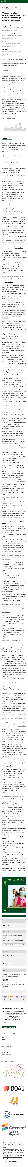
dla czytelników (6, 1050)
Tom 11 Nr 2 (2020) (6, 8)
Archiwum (15, 7)
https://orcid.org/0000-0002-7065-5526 (9, 30)
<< (2, 1022)
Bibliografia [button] (6, 138)
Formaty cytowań (8, 944)
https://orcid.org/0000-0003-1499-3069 (9, 46)
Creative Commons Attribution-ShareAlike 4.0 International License (13, 1156)
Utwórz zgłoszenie (9, 1027)
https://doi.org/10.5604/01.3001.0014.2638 (15, 59)
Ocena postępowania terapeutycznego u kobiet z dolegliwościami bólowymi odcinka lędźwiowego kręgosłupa (15, 1014)
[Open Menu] (1, 1)
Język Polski (5, 1037)
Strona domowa (6, 7)
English (4, 1039)
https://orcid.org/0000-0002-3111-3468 (9, 38)
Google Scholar (5, 151)
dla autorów (5, 1052)
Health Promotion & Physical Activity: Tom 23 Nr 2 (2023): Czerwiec (14, 1018)
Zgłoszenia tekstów (13, 1161)
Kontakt (5, 1161)
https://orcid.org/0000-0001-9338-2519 (9, 54)
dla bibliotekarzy (6, 1054)
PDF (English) (8, 916)
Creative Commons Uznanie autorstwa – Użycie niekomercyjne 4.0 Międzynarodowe (14, 984)
